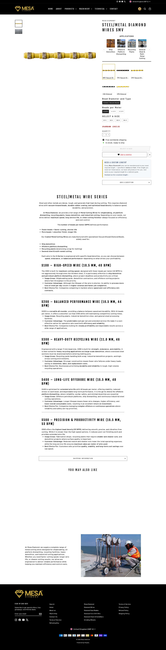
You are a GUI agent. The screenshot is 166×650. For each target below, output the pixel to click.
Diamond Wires (89, 607)
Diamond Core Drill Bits (92, 613)
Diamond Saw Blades (91, 610)
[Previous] (104, 49)
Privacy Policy (124, 607)
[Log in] (139, 8)
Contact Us (53, 617)
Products (70, 9)
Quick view (31, 507)
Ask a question (127, 182)
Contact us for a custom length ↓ (117, 175)
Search (51, 604)
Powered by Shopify (83, 642)
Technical (100, 9)
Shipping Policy (124, 613)
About (59, 9)
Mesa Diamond (89, 604)
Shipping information (83, 458)
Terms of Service (55, 620)
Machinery (85, 9)
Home (50, 9)
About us (52, 610)
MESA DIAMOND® (109, 20)
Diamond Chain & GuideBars (94, 617)
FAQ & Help (53, 613)
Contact (114, 9)
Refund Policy (124, 610)
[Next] (149, 49)
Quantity (106, 131)
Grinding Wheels (90, 620)
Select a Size (111, 116)
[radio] (108, 71)
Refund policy (54, 623)
